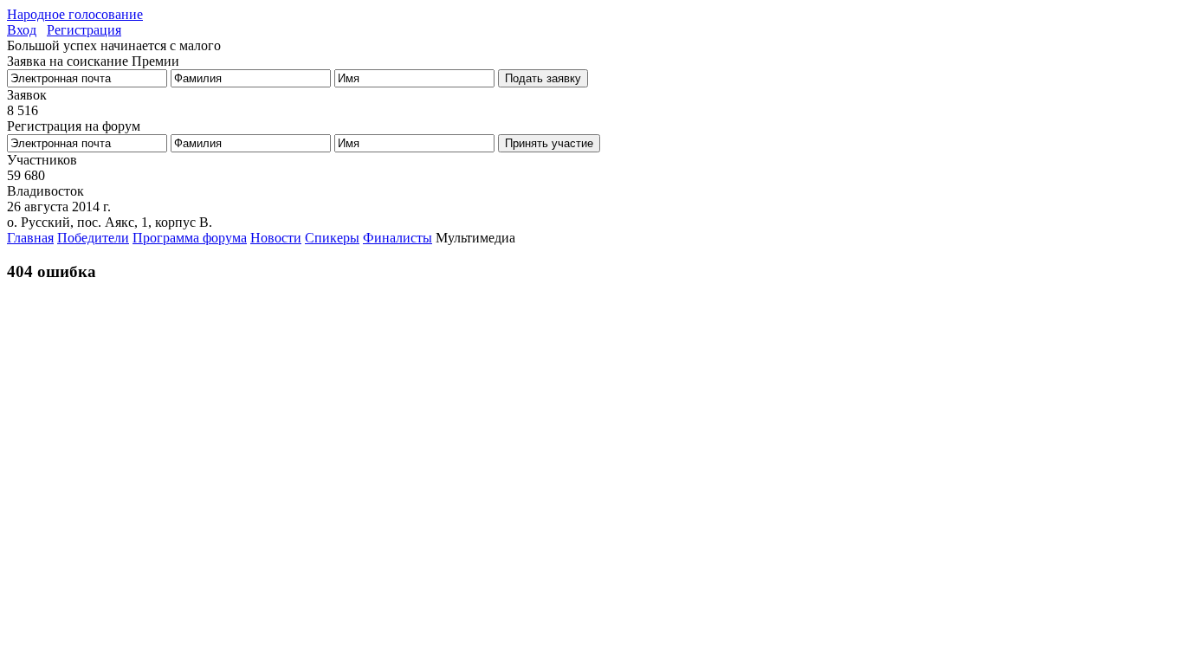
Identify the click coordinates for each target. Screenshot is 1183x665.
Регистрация (84, 30)
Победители (93, 237)
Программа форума (190, 237)
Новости (275, 237)
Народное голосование (75, 14)
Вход (21, 30)
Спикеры (332, 237)
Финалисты (397, 237)
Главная (30, 237)
